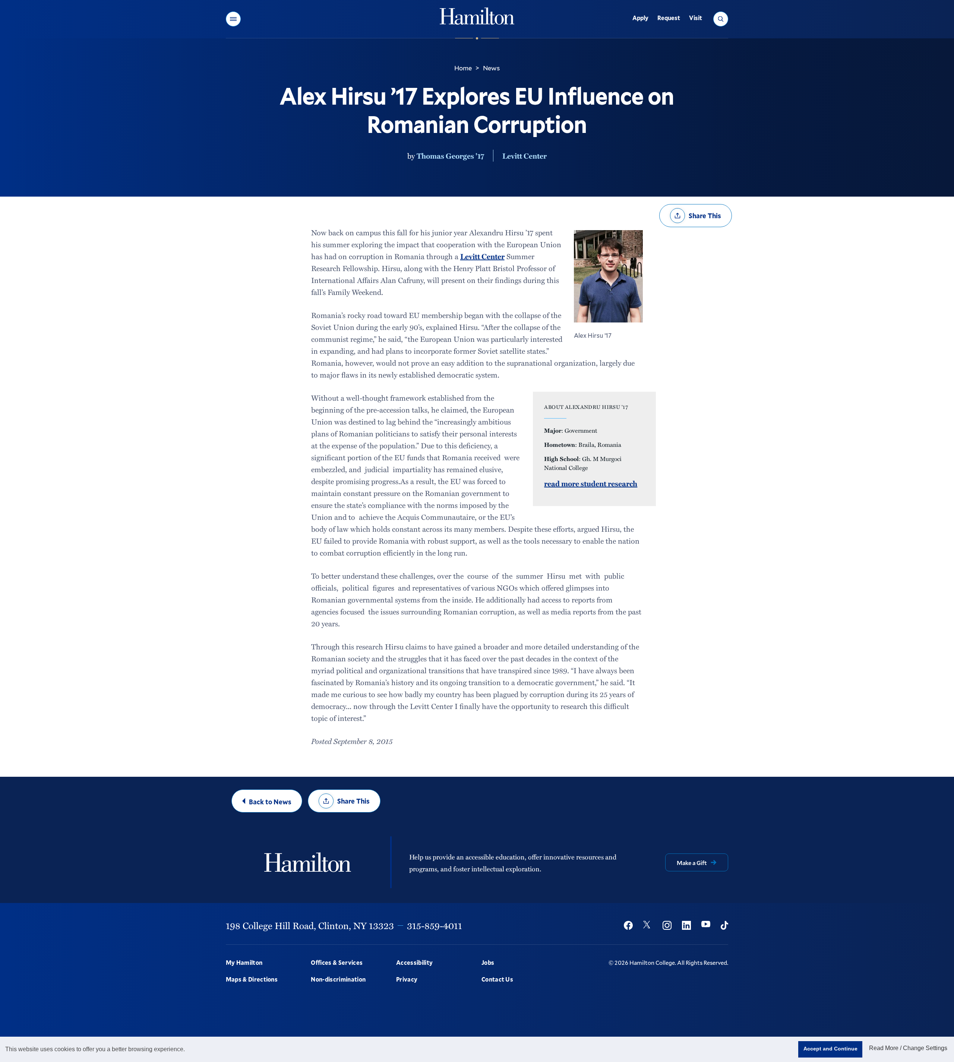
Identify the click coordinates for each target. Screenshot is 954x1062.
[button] (233, 19)
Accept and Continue (830, 1049)
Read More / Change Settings (908, 1048)
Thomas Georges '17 (450, 155)
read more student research (590, 483)
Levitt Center (524, 155)
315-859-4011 (434, 925)
